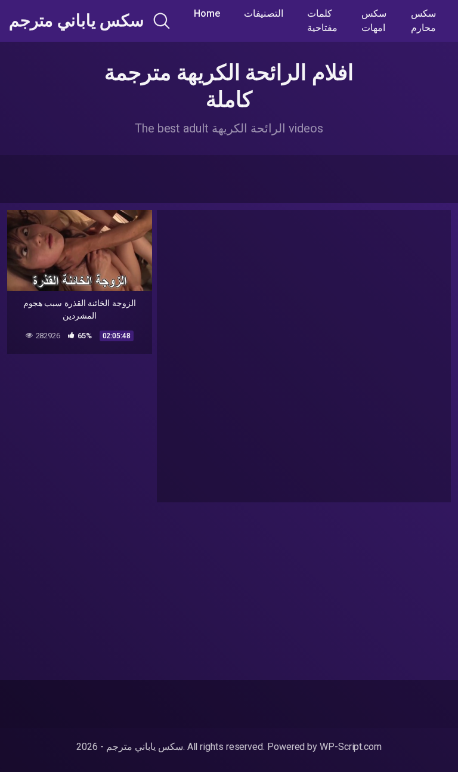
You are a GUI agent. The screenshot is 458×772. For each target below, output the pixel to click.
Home (207, 13)
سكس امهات (373, 20)
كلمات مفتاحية (322, 20)
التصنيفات (263, 13)
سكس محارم (423, 20)
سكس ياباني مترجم (76, 21)
